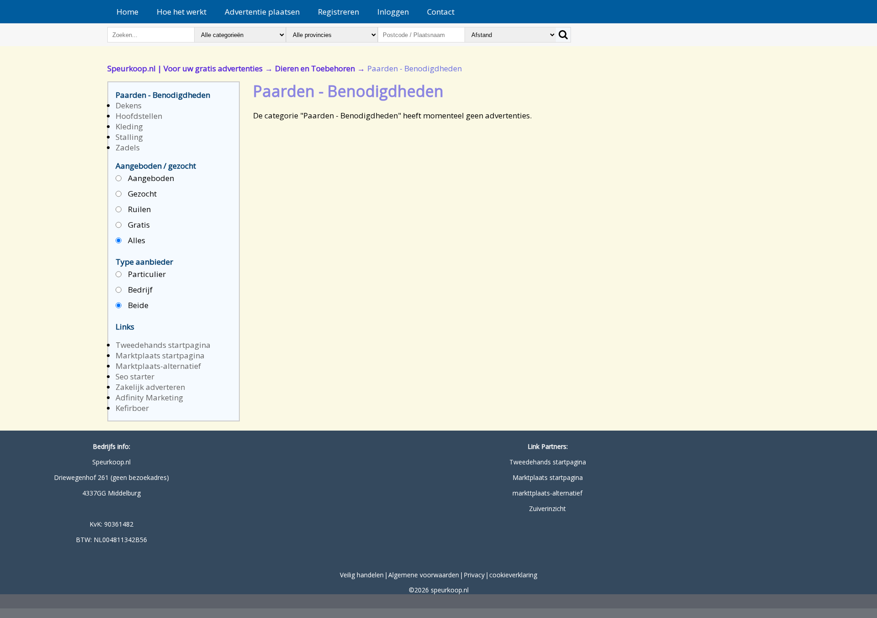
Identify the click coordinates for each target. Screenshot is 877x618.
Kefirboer (132, 408)
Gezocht (141, 193)
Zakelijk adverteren (150, 387)
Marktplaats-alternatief (158, 366)
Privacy (474, 574)
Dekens (129, 105)
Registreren (338, 11)
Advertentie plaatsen (262, 11)
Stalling (129, 137)
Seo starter (135, 376)
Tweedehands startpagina (163, 345)
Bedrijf (139, 289)
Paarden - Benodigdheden (163, 95)
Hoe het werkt (181, 11)
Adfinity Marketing (149, 397)
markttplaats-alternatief (547, 493)
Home (127, 11)
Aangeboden (150, 178)
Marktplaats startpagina (160, 355)
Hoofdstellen (139, 116)
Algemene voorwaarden (423, 574)
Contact (440, 11)
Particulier (146, 274)
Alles (135, 240)
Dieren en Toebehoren (315, 68)
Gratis (138, 224)
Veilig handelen (362, 574)
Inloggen (393, 11)
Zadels (128, 147)
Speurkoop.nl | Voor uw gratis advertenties (185, 68)
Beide (137, 305)
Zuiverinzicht (547, 508)
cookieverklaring (513, 574)
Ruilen (138, 209)
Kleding (129, 126)
